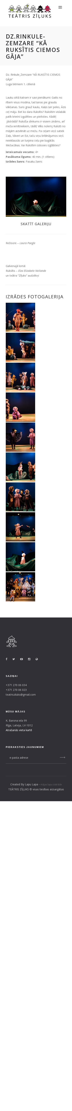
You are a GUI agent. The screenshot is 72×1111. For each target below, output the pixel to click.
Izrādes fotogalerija (35, 296)
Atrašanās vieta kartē (19, 730)
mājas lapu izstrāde (51, 784)
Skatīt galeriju (36, 224)
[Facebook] (9, 659)
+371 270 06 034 (16, 685)
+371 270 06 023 (16, 690)
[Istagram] (31, 659)
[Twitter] (15, 659)
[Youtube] (23, 659)
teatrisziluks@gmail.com (21, 694)
